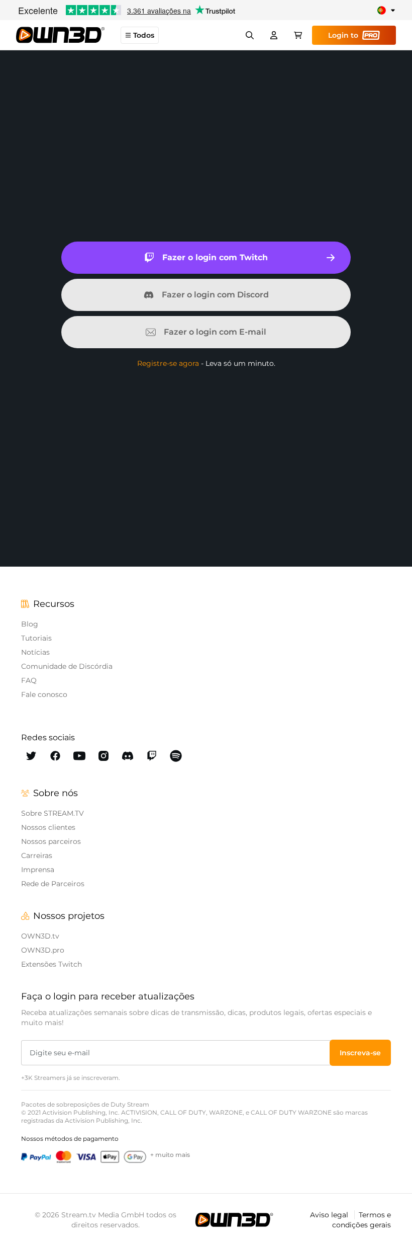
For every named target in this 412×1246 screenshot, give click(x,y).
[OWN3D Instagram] (103, 756)
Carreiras (36, 855)
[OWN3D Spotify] (176, 756)
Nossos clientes (48, 827)
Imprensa (37, 869)
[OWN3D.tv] (234, 1220)
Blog (29, 624)
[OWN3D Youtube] (79, 756)
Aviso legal (330, 1214)
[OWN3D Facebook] (55, 756)
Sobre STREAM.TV (52, 813)
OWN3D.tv (40, 936)
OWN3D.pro (42, 950)
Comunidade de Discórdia (67, 666)
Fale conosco (44, 694)
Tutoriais (36, 638)
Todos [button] (143, 35)
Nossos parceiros (51, 841)
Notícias (35, 652)
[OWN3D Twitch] (152, 756)
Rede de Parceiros (52, 883)
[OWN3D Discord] (128, 756)
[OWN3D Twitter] (31, 756)
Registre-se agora (168, 363)
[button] (360, 1053)
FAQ (29, 680)
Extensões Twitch (51, 964)
